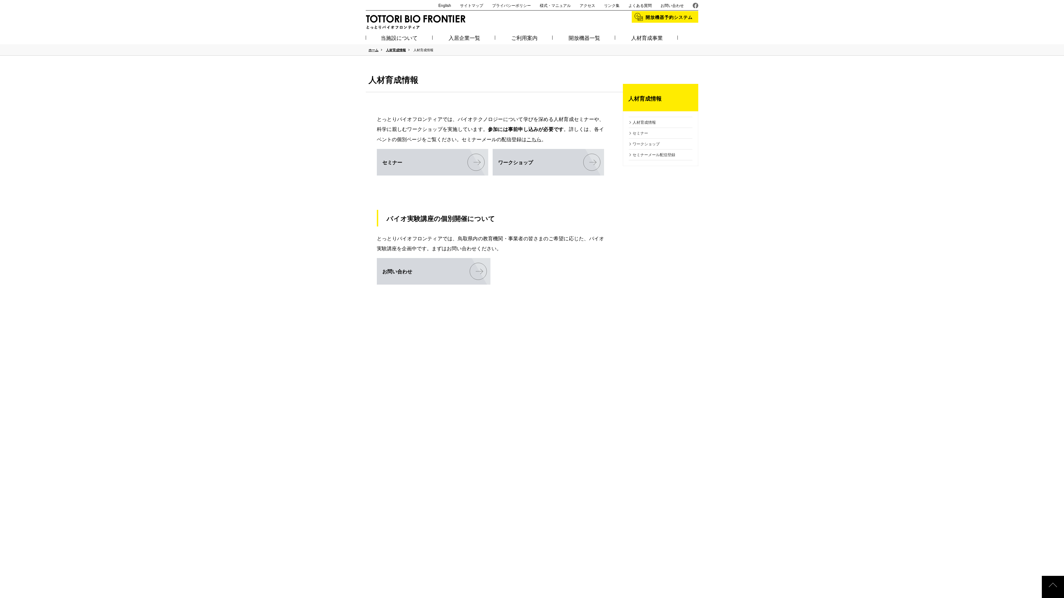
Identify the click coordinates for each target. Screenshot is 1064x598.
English (444, 5)
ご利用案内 (524, 37)
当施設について (399, 37)
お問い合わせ (672, 5)
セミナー (392, 162)
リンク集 (612, 5)
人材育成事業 (647, 37)
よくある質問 (640, 5)
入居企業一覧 (464, 37)
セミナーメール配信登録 (654, 154)
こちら (533, 139)
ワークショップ (515, 162)
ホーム (373, 49)
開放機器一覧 (584, 37)
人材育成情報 (396, 49)
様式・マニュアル (555, 5)
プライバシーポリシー (511, 5)
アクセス (587, 5)
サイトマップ (471, 5)
